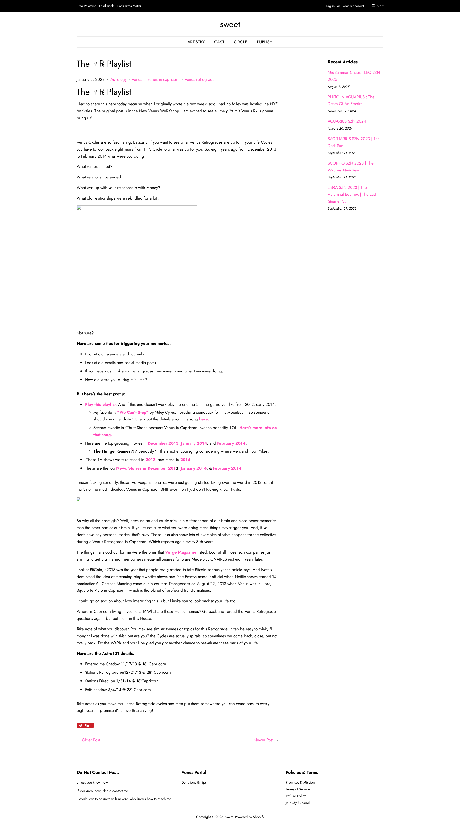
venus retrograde (200, 79)
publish (265, 42)
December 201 (162, 468)
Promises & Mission (300, 782)
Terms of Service (298, 789)
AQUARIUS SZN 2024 (347, 121)
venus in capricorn (163, 79)
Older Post (91, 740)
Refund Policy (296, 795)
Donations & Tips (194, 782)
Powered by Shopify (249, 817)
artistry (196, 42)
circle (240, 42)
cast (219, 42)
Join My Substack (298, 802)
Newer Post (263, 740)
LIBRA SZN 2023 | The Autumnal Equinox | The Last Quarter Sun (352, 194)
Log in (330, 5)
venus (137, 79)
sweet (230, 24)
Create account (353, 5)
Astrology (118, 79)
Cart (380, 5)
